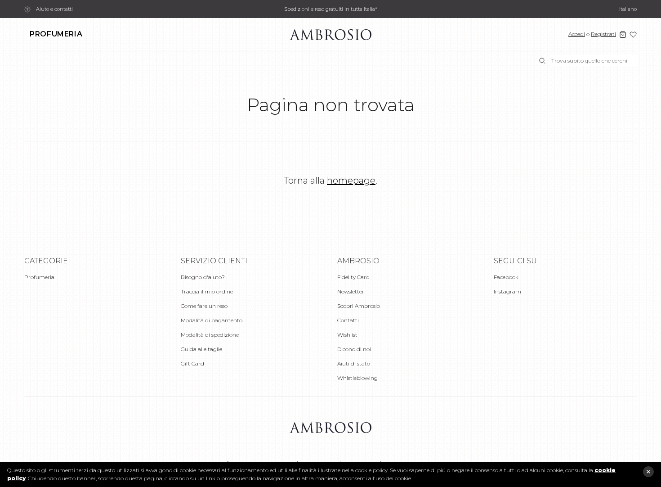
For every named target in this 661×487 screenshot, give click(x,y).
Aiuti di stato (353, 363)
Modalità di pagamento (211, 320)
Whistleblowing (357, 377)
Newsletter (350, 291)
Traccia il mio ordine (207, 291)
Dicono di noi (354, 349)
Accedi (576, 34)
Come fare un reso (204, 305)
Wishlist (347, 334)
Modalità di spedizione (210, 334)
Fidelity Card (353, 277)
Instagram (507, 291)
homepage (351, 180)
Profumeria (56, 34)
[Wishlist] (633, 34)
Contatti (348, 320)
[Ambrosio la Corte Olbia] (330, 34)
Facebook (506, 277)
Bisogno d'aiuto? (203, 277)
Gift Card (192, 363)
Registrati (603, 34)
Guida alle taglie (201, 349)
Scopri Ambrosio (358, 305)
